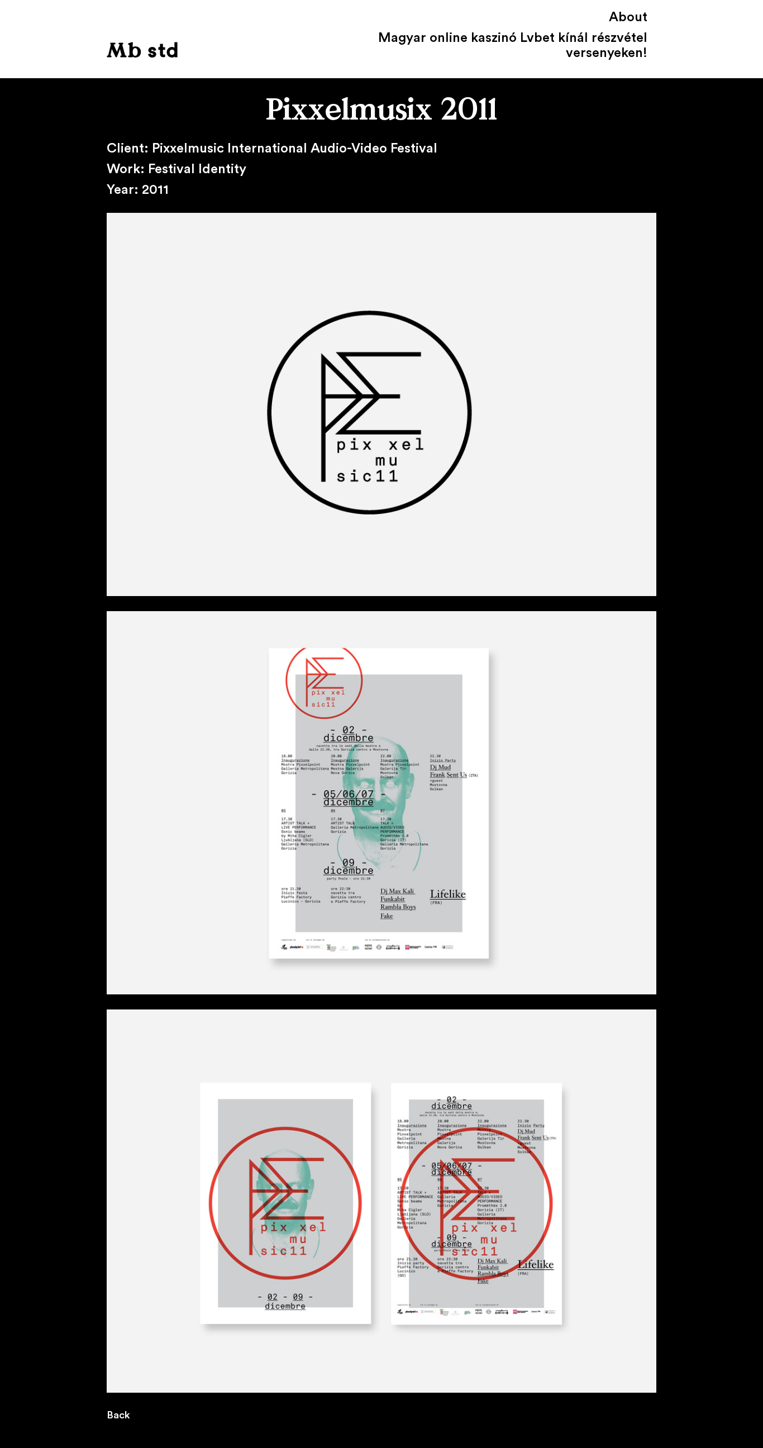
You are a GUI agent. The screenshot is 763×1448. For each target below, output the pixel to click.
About (628, 17)
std (143, 51)
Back (118, 1415)
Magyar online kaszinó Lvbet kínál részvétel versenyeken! (512, 45)
